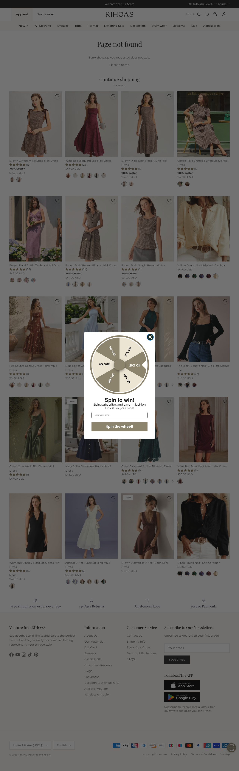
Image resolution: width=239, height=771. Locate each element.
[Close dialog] (150, 337)
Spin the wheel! (119, 426)
